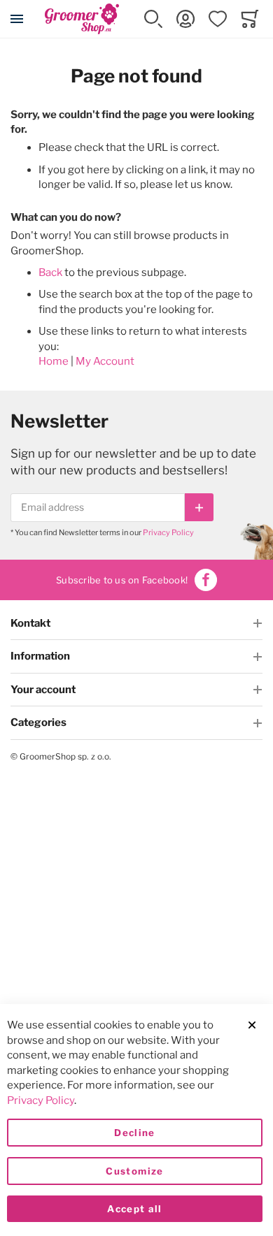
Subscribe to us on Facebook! (122, 580)
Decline (134, 1132)
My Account (105, 361)
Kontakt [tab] (30, 623)
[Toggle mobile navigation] (17, 19)
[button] (153, 19)
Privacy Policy (168, 532)
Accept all (134, 1208)
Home (53, 361)
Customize (134, 1171)
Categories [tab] (38, 722)
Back (50, 272)
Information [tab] (40, 656)
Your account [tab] (43, 689)
